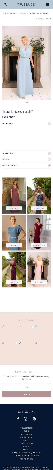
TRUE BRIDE (26, 4)
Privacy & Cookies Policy (26, 455)
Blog (26, 431)
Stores (26, 446)
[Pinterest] (34, 419)
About (26, 440)
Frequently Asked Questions (26, 452)
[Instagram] (25, 419)
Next (47, 19)
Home (4, 13)
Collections (12, 13)
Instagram (27, 320)
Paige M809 (45, 13)
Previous (40, 19)
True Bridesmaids (33, 13)
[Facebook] (18, 419)
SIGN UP (26, 394)
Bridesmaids (22, 13)
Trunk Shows (26, 437)
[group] (26, 63)
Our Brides (26, 434)
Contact (26, 449)
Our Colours (26, 443)
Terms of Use (26, 459)
